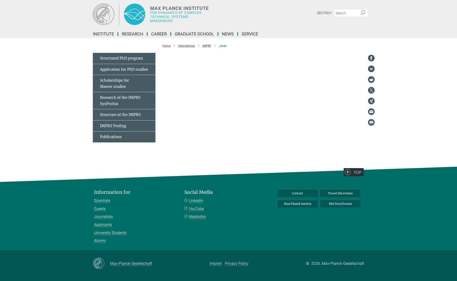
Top (357, 172)
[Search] (363, 13)
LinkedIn (196, 200)
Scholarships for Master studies (114, 83)
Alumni (100, 240)
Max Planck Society (297, 204)
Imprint (216, 263)
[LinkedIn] (371, 68)
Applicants (103, 224)
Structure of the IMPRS (120, 114)
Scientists (102, 200)
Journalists (103, 216)
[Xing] (371, 101)
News (228, 34)
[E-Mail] (371, 111)
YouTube (196, 208)
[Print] (371, 122)
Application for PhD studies (124, 69)
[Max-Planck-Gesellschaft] (101, 263)
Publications (111, 137)
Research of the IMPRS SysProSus (120, 100)
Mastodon (197, 216)
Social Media (198, 192)
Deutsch (324, 13)
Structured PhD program (121, 58)
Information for (112, 192)
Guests (100, 208)
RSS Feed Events (340, 204)
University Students (110, 233)
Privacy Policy (236, 263)
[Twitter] (371, 90)
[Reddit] (371, 79)
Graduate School (194, 34)
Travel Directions (340, 193)
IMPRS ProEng (113, 126)
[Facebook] (371, 58)
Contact (297, 193)
